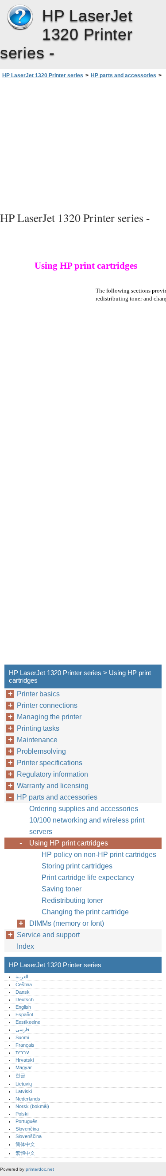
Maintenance (37, 740)
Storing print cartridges (77, 866)
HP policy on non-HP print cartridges (99, 854)
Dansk (22, 992)
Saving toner (61, 889)
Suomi (22, 1037)
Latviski (23, 1091)
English (23, 1007)
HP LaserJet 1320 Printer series (20, 17)
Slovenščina (28, 1136)
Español (24, 1014)
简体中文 (25, 1144)
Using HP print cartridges (68, 843)
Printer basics (38, 694)
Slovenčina (27, 1128)
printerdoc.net (40, 1169)
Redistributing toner (72, 900)
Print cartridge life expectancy (88, 877)
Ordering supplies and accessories (83, 808)
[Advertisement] (83, 144)
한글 (20, 1075)
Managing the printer (49, 717)
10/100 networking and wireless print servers (86, 825)
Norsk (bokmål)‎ (32, 1106)
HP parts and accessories (123, 75)
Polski (21, 1113)
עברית (22, 1052)
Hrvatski (24, 1060)
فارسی (22, 1029)
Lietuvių (23, 1083)
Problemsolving (41, 751)
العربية (21, 976)
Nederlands (27, 1098)
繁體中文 (25, 1153)
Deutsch (24, 999)
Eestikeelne (27, 1022)
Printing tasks (38, 728)
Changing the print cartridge (85, 912)
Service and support (48, 935)
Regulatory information (52, 774)
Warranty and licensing (53, 785)
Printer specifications (49, 762)
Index (25, 946)
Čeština (23, 984)
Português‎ (26, 1121)
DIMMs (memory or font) (66, 923)
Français (25, 1045)
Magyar (23, 1067)
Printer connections (47, 705)
